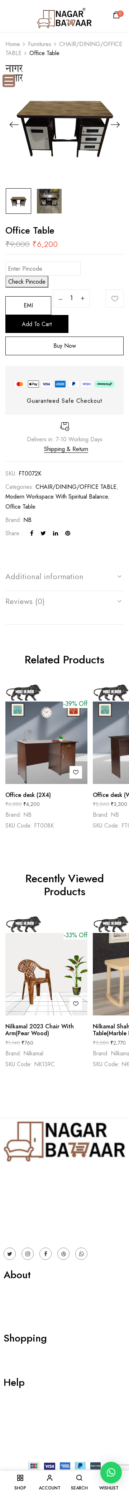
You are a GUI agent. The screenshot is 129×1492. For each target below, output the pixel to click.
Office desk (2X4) (28, 795)
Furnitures (39, 44)
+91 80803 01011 (26, 1230)
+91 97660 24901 (26, 1220)
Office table (20, 506)
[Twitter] (43, 533)
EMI (28, 305)
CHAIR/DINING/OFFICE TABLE (75, 487)
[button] (117, 17)
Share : (14, 533)
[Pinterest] (67, 533)
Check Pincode (27, 282)
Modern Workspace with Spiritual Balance (56, 496)
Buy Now (64, 346)
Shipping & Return (66, 449)
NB (27, 520)
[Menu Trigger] (9, 81)
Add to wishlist (115, 298)
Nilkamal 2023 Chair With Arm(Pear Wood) (39, 1030)
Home (12, 44)
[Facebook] (31, 533)
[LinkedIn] (55, 533)
